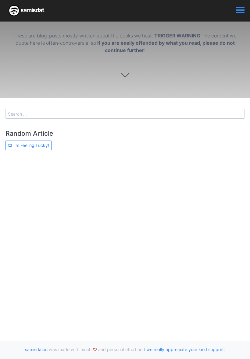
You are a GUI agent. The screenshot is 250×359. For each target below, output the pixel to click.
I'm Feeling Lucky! (30, 145)
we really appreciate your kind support (185, 349)
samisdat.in (36, 349)
